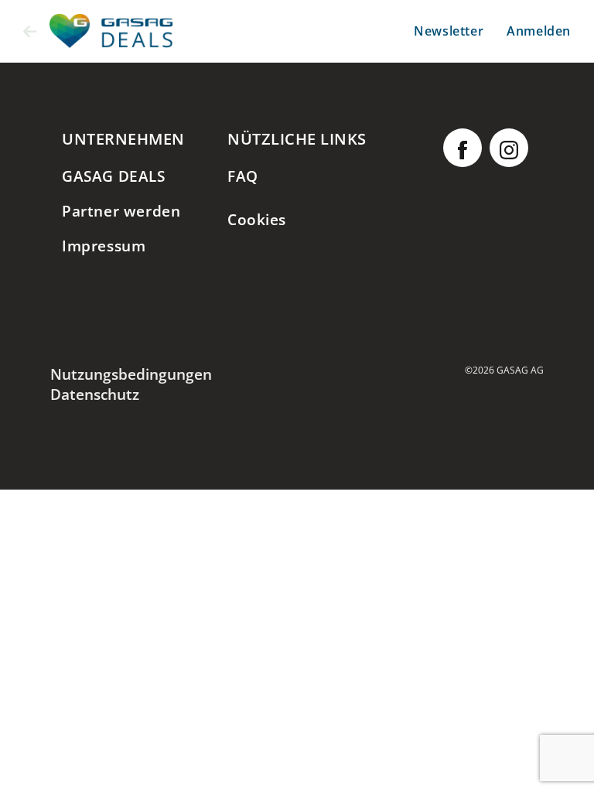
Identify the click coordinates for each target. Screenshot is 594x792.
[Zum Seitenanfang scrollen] (559, 757)
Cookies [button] (256, 219)
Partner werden (121, 210)
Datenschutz (94, 394)
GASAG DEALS (114, 176)
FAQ (242, 176)
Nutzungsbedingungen (131, 374)
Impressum (103, 245)
